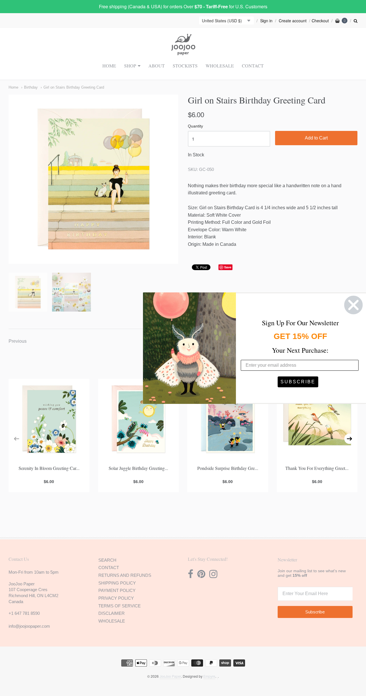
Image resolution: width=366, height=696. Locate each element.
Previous (18, 341)
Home (13, 87)
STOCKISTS (185, 66)
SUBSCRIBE (298, 381)
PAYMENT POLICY (117, 590)
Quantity (195, 126)
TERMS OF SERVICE (119, 605)
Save (227, 267)
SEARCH (107, 560)
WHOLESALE (220, 66)
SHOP (130, 66)
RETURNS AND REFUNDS (124, 575)
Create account (293, 20)
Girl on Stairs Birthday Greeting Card (73, 87)
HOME (109, 66)
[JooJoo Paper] (183, 52)
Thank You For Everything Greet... (317, 468)
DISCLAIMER (111, 613)
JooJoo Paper (170, 676)
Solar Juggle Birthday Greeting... (138, 468)
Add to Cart (316, 137)
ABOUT (156, 66)
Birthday (31, 87)
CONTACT (253, 66)
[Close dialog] (353, 305)
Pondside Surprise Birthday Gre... (227, 468)
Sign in (266, 20)
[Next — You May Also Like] (349, 439)
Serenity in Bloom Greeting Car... (49, 468)
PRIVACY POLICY (116, 598)
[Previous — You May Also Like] (16, 439)
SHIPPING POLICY (117, 583)
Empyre (209, 676)
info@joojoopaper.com (29, 626)
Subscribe (315, 612)
